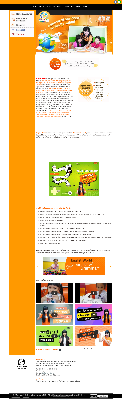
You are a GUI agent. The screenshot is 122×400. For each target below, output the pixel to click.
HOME (34, 7)
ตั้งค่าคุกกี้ (93, 396)
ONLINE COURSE (57, 7)
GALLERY (78, 7)
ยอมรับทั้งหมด (103, 396)
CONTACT (85, 7)
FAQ (72, 7)
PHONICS (66, 7)
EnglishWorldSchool (48, 373)
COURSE (49, 7)
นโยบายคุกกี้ (26, 397)
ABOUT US (41, 7)
